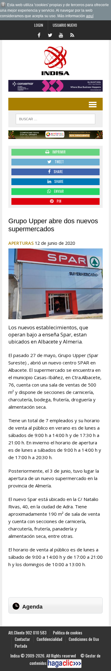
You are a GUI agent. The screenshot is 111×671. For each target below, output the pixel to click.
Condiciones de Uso (84, 639)
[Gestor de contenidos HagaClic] (64, 663)
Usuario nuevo (65, 25)
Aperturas (21, 243)
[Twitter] (50, 34)
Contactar (22, 639)
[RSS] (72, 34)
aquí (89, 16)
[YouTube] (61, 34)
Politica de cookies (67, 632)
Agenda (32, 607)
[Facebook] (39, 34)
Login (38, 25)
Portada (21, 646)
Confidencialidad (49, 639)
